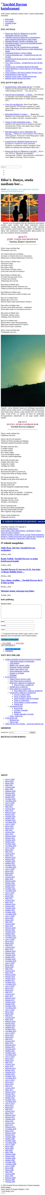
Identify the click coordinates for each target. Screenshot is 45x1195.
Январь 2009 (10, 1156)
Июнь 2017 (9, 990)
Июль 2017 (9, 988)
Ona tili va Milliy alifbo (22, 695)
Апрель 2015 (10, 1041)
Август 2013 (10, 1080)
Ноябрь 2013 (10, 1074)
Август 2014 (10, 1057)
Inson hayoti (18, 708)
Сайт (3, 629)
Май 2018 (8, 969)
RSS (6, 25)
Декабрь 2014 (10, 1049)
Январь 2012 (10, 1117)
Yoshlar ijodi (18, 704)
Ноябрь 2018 (10, 957)
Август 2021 (10, 893)
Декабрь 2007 (10, 1182)
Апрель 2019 (10, 947)
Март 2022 (9, 879)
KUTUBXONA (11, 677)
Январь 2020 (10, 930)
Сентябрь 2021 (10, 891)
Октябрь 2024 (10, 820)
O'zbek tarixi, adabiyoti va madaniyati (23, 693)
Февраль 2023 (10, 857)
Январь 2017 (10, 1000)
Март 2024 (9, 834)
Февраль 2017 (10, 998)
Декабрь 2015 (10, 1025)
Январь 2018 (10, 976)
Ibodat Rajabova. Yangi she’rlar (16, 74)
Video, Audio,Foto (16, 716)
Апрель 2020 (10, 924)
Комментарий (6, 603)
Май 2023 (8, 852)
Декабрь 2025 (10, 795)
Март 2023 (9, 855)
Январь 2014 (10, 1070)
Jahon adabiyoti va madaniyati (20, 689)
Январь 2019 (10, 953)
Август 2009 (10, 1144)
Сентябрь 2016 (10, 1008)
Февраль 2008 (10, 1178)
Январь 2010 (10, 1135)
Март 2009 (9, 1152)
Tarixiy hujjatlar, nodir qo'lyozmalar (26, 698)
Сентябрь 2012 (10, 1101)
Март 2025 (9, 810)
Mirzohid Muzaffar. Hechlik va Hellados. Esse (21, 41)
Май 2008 (8, 1172)
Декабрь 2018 (10, 955)
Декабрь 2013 (10, 1072)
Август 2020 (10, 916)
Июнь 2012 (9, 1107)
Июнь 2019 (9, 943)
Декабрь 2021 (10, 885)
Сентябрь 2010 (10, 1129)
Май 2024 (8, 830)
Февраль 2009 (10, 1154)
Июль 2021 (9, 894)
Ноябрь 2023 (10, 842)
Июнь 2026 (9, 783)
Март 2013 (9, 1090)
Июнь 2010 (9, 1131)
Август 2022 (10, 869)
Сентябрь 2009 (10, 1142)
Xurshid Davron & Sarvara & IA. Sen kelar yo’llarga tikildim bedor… (20, 570)
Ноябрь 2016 (10, 1004)
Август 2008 (10, 1166)
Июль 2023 (9, 850)
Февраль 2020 (10, 928)
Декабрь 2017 (10, 978)
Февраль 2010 (10, 1133)
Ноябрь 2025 (10, 797)
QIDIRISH (9, 651)
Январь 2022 (10, 883)
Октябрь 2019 (10, 935)
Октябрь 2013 (10, 1076)
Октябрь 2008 (10, 1162)
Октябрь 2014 (10, 1053)
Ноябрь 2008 (10, 1160)
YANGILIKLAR (11, 718)
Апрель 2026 (10, 787)
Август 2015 (10, 1033)
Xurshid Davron (12, 529)
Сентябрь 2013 (10, 1078)
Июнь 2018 (9, 967)
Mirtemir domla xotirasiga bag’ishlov (18, 78)
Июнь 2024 (9, 828)
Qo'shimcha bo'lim (16, 706)
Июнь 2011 (9, 1121)
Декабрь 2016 (10, 1002)
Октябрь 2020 (10, 912)
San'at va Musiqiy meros (22, 696)
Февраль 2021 (10, 904)
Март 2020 (9, 926)
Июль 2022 (9, 871)
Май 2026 (8, 785)
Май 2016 (8, 1016)
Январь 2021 (10, 906)
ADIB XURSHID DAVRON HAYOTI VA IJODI (23, 659)
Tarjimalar (14, 189)
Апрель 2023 (10, 853)
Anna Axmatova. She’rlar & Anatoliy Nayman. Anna (23, 72)
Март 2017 (9, 996)
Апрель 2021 (10, 900)
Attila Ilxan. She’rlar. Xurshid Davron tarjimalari (22, 47)
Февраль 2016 (10, 1021)
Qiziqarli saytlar (10, 23)
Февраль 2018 (10, 975)
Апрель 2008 (10, 1174)
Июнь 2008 (9, 1170)
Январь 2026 (10, 793)
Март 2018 (9, 973)
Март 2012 (9, 1113)
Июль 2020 (9, 918)
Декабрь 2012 (10, 1096)
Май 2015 (8, 1039)
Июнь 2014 (9, 1060)
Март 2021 (9, 902)
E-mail (3, 625)
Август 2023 (10, 848)
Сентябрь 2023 (10, 846)
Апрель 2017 (10, 994)
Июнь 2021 (9, 896)
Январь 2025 (10, 814)
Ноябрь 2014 (10, 1051)
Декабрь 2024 (10, 816)
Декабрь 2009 (10, 1137)
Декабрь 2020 (10, 908)
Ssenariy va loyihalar (17, 673)
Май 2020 (8, 922)
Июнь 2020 (9, 920)
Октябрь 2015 (10, 1029)
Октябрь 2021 (10, 889)
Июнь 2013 (9, 1084)
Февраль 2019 (10, 951)
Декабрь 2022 (10, 861)
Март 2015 (9, 1043)
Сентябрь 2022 (10, 867)
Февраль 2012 (10, 1115)
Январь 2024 (10, 838)
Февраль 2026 (10, 791)
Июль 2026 (9, 781)
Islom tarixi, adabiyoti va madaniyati (22, 683)
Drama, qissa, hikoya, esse (19, 669)
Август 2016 (10, 1010)
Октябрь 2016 (10, 1006)
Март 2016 (9, 1019)
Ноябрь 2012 (10, 1098)
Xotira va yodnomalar (21, 700)
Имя (2, 621)
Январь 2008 (10, 1180)
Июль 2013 (9, 1082)
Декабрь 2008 (10, 1158)
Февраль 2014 (10, 1068)
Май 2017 (8, 992)
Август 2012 (10, 1103)
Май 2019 (8, 945)
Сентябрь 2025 (10, 801)
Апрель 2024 (10, 832)
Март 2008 (9, 1176)
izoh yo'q (20, 191)
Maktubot (17, 712)
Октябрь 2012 (10, 1100)
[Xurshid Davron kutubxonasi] (22, 8)
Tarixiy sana (14, 722)
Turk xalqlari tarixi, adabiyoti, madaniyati (28, 691)
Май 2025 (8, 807)
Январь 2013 (10, 1094)
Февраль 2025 (10, 812)
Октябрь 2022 (10, 865)
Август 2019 (10, 939)
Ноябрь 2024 (10, 818)
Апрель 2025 (10, 809)
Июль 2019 (9, 941)
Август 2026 (10, 779)
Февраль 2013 (10, 1092)
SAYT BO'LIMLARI (12, 649)
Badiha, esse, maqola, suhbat (19, 665)
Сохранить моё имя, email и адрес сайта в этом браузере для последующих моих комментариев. (19, 635)
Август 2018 (10, 963)
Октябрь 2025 (10, 799)
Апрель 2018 (10, 971)
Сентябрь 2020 (10, 914)
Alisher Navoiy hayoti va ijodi (20, 679)
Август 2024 (10, 824)
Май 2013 (8, 1086)
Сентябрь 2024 (10, 822)
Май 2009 (8, 1150)
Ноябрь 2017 (10, 980)
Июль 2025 (9, 805)
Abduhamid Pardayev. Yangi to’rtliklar (18, 53)
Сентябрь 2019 (10, 937)
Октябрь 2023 (10, 844)
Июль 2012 (9, 1105)
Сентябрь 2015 (10, 1031)
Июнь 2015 (9, 1037)
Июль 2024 (9, 826)
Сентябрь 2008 (10, 1164)
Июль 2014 (9, 1058)
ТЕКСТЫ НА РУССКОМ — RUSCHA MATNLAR (24, 724)
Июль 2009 (9, 1146)
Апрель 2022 (10, 877)
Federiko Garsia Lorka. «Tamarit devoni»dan (20, 76)
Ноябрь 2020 (10, 910)
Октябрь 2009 (10, 1141)
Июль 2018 (9, 965)
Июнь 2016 (9, 1014)
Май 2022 (8, 875)
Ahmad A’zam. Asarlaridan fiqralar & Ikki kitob (21, 67)
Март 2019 (9, 949)
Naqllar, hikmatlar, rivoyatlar (24, 714)
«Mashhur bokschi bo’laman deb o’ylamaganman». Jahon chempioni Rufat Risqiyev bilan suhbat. (23, 38)
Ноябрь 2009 (10, 1139)
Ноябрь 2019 (10, 934)
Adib (8, 189)
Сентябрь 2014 (10, 1055)
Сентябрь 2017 (10, 984)
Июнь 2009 (9, 1148)
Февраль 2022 (10, 881)
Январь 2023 (10, 859)
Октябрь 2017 (10, 982)
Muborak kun (14, 720)
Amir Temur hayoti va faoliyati (20, 681)
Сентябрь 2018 (10, 961)
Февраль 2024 (10, 836)
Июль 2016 (9, 1012)
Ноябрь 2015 (10, 1027)
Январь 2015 (10, 1047)
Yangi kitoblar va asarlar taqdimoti (26, 702)
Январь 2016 (10, 1023)
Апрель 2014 (10, 1064)
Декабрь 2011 (10, 1119)
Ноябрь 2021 (10, 887)
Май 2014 (8, 1062)
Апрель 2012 (10, 1111)
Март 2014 (9, 1066)
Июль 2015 (9, 1035)
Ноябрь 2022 (10, 863)
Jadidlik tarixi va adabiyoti (19, 687)
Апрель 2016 (10, 1017)
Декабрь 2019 (10, 932)
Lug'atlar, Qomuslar (21, 710)
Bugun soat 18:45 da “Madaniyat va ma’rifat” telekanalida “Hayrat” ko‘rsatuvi (21, 34)
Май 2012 (8, 1109)
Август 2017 (10, 986)
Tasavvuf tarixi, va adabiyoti (24, 685)
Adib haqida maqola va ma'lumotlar (22, 661)
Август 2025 (10, 803)
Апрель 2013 (10, 1088)
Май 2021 (8, 898)
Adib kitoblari (14, 663)
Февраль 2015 (10, 1045)
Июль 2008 (9, 1168)
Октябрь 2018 (10, 959)
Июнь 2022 (9, 873)
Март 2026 (9, 789)
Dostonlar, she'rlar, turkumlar (19, 667)
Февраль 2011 (10, 1127)
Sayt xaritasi (9, 21)
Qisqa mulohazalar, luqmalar (19, 671)
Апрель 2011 (10, 1123)
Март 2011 (9, 1125)
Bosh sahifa (9, 19)
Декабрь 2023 (10, 840)
